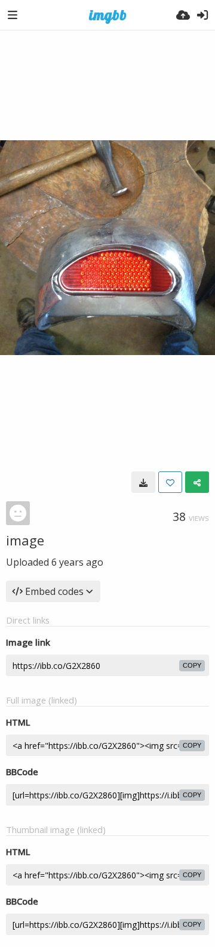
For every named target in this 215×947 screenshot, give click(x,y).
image (25, 540)
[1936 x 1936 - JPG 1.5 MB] (143, 482)
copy (192, 665)
